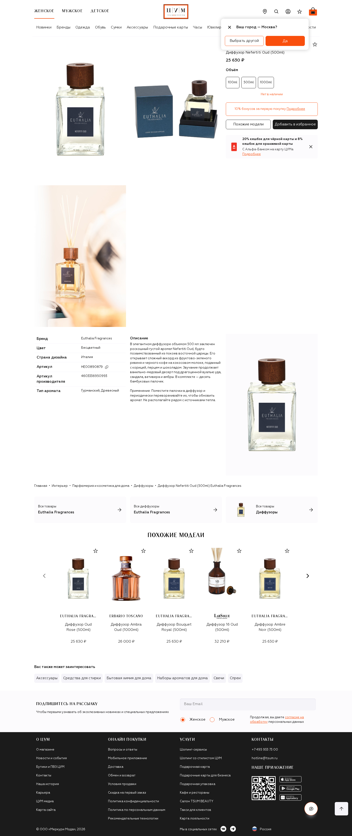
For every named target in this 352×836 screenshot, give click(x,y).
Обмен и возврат (122, 775)
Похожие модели (248, 124)
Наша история (47, 784)
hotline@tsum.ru (265, 758)
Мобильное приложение (127, 758)
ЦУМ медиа (45, 801)
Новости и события (51, 758)
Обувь (100, 27)
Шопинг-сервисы (193, 749)
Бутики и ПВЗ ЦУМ (50, 767)
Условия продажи (122, 784)
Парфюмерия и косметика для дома (100, 486)
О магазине (45, 749)
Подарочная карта (195, 767)
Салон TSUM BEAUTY (196, 801)
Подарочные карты (170, 27)
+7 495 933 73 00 (265, 749)
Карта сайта (46, 810)
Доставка (115, 767)
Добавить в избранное (295, 124)
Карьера (43, 792)
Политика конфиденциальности (133, 801)
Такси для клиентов (195, 810)
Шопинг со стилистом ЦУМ (201, 758)
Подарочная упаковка (197, 784)
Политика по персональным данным (136, 810)
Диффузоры (143, 486)
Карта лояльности (194, 818)
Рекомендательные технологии (133, 818)
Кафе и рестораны (194, 792)
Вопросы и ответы (122, 749)
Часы (197, 27)
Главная (40, 486)
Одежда (82, 27)
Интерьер (60, 486)
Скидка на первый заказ (127, 792)
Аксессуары (137, 27)
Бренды (63, 27)
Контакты (43, 775)
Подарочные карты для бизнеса (205, 775)
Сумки (116, 27)
